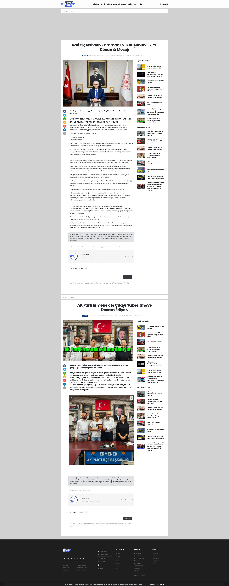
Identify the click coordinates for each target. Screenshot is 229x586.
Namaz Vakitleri (139, 558)
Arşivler (102, 561)
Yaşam (72, 11)
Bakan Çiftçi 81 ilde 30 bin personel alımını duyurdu (155, 177)
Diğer (141, 4)
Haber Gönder (81, 570)
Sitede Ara (156, 553)
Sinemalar (137, 568)
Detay (153, 584)
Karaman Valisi (75, 125)
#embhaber (87, 490)
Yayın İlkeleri (65, 568)
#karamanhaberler (76, 490)
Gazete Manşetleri (139, 575)
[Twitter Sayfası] (65, 558)
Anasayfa (65, 11)
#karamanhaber (116, 247)
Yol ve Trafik (138, 556)
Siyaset (123, 4)
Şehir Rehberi (138, 573)
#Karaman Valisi (75, 247)
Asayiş (103, 4)
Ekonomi (116, 4)
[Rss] (78, 558)
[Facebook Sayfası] (62, 558)
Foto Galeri (103, 551)
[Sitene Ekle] (84, 558)
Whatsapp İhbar (82, 568)
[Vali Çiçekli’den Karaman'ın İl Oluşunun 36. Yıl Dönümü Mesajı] (98, 83)
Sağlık (130, 4)
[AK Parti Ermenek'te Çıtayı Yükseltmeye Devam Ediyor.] (98, 340)
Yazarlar (102, 558)
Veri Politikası (65, 570)
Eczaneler (137, 561)
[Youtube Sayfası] (72, 558)
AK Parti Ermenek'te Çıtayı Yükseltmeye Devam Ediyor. (153, 120)
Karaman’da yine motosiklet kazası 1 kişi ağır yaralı (154, 141)
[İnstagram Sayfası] (69, 558)
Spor (135, 4)
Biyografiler (156, 558)
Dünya (109, 4)
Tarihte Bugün (138, 566)
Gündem (96, 4)
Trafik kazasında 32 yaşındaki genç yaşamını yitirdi (155, 89)
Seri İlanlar (137, 570)
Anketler (155, 556)
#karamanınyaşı (86, 247)
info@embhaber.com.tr (89, 258)
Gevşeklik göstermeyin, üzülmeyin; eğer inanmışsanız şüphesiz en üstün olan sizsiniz (155, 111)
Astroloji (155, 563)
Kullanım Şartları (82, 565)
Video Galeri (104, 555)
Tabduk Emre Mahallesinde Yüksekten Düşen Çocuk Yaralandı (155, 74)
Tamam (161, 584)
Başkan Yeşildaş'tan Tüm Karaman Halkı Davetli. (155, 96)
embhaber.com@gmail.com (91, 501)
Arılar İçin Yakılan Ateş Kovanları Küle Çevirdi (154, 67)
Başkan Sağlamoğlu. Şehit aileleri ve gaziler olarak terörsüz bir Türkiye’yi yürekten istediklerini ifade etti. (155, 186)
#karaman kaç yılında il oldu (101, 247)
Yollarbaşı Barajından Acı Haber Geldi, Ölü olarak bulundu (155, 133)
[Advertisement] (114, 26)
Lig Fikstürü (137, 563)
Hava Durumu (138, 553)
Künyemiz (103, 565)
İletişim (101, 568)
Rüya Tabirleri (157, 561)
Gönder (127, 277)
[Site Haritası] (81, 558)
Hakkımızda (65, 565)
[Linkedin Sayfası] (75, 558)
